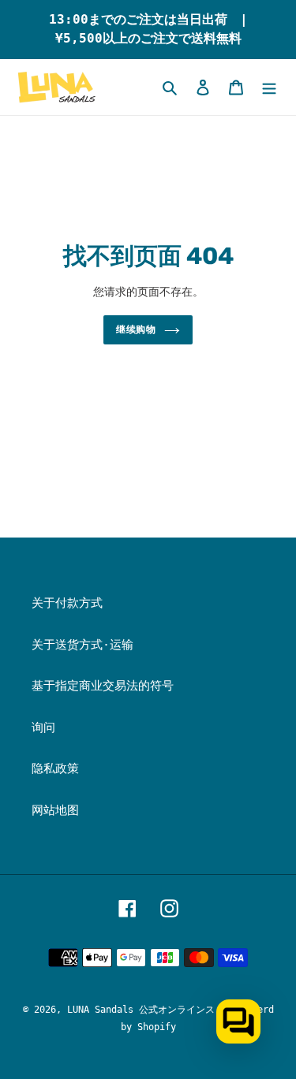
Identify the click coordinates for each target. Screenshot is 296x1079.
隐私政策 (55, 768)
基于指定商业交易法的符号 (103, 686)
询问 (43, 727)
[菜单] (269, 87)
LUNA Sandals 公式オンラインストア (150, 1009)
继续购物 (136, 329)
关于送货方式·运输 (82, 645)
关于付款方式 (67, 603)
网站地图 (55, 810)
